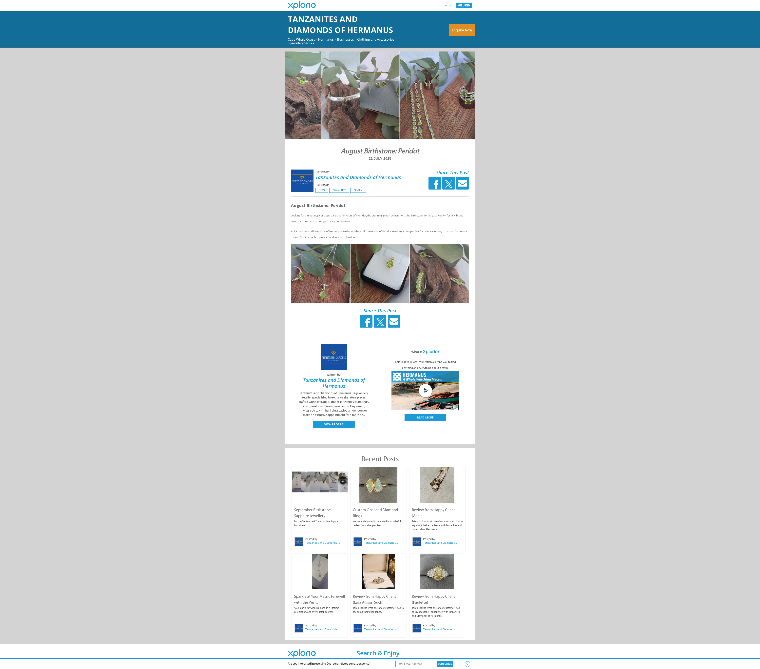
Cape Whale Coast (301, 39)
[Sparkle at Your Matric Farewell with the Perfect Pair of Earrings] (320, 571)
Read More (425, 417)
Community (339, 190)
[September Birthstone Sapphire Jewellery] (320, 482)
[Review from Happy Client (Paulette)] (437, 571)
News (322, 190)
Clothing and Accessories (375, 39)
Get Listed (464, 5)
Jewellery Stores (302, 43)
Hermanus (326, 39)
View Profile (333, 424)
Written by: (334, 374)
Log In (447, 5)
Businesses (345, 39)
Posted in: (321, 185)
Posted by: (322, 172)
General (358, 190)
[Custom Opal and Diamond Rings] (378, 485)
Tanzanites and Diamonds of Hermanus (340, 24)
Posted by (311, 539)
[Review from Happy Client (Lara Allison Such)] (378, 571)
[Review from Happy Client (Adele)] (437, 485)
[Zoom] (320, 274)
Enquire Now (462, 30)
